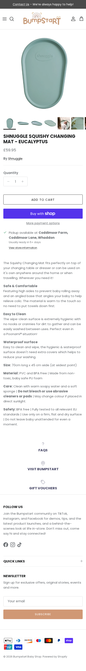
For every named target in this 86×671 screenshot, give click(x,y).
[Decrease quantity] (7, 181)
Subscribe (43, 614)
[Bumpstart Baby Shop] (43, 19)
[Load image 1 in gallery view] (43, 72)
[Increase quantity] (23, 181)
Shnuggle (15, 158)
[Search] (13, 18)
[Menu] (4, 18)
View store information (23, 248)
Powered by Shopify (55, 656)
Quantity (10, 173)
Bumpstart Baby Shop (27, 656)
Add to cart (43, 199)
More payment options (43, 223)
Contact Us (21, 4)
